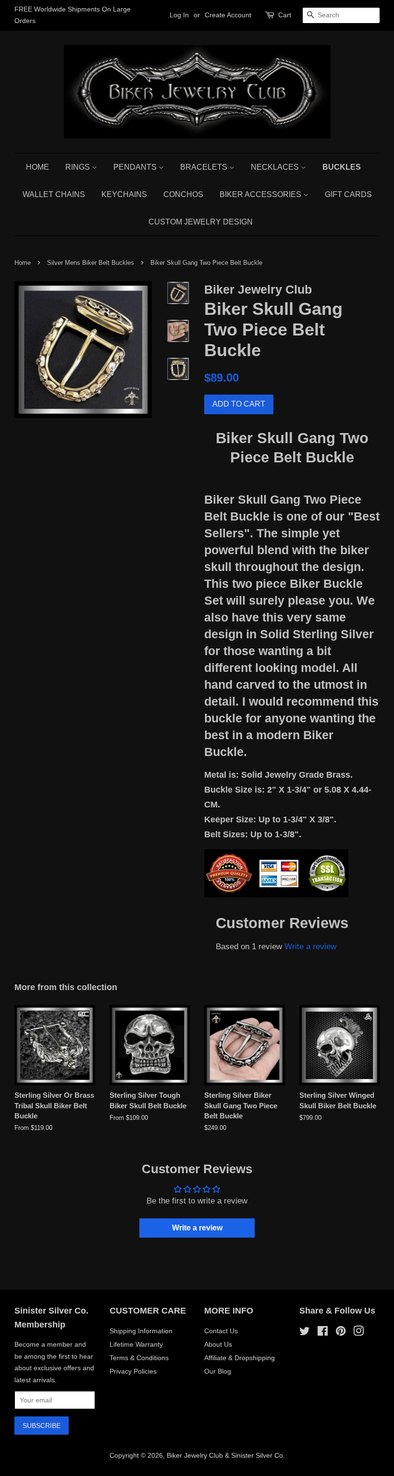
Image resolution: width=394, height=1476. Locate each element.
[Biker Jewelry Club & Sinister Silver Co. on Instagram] (358, 1333)
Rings (78, 167)
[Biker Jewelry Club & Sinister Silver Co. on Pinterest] (340, 1333)
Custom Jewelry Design (200, 222)
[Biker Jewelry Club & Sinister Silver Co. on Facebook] (322, 1333)
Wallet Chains (54, 194)
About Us (218, 1344)
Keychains (124, 194)
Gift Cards (348, 194)
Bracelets (204, 167)
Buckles (341, 167)
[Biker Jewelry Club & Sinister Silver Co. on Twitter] (304, 1333)
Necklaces (276, 167)
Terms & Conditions (139, 1358)
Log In (179, 15)
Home (37, 167)
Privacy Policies (133, 1371)
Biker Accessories (261, 194)
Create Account (228, 15)
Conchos (183, 194)
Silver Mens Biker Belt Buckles (90, 262)
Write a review (310, 946)
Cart (284, 15)
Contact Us (221, 1331)
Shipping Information (141, 1331)
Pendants (136, 167)
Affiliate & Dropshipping (239, 1358)
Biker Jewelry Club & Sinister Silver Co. (226, 1455)
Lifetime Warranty (136, 1344)
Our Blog (217, 1371)
